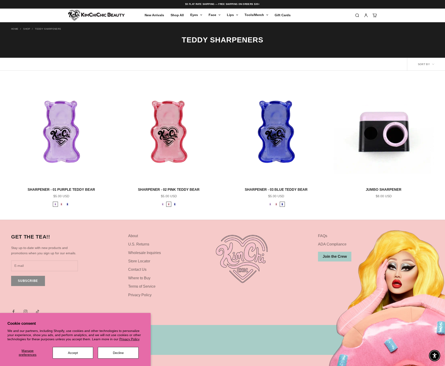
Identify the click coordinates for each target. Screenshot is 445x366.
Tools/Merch (254, 15)
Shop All (177, 15)
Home (14, 29)
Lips (230, 15)
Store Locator (139, 261)
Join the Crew (335, 256)
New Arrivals (154, 15)
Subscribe (28, 281)
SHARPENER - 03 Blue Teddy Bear (276, 189)
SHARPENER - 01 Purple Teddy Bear (61, 189)
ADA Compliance (332, 244)
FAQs (322, 236)
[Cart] (374, 15)
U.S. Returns (138, 244)
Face (212, 15)
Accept (73, 353)
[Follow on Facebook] (13, 311)
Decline (118, 353)
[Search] (357, 15)
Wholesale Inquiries (144, 253)
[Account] (366, 15)
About (133, 236)
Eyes (194, 15)
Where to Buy (139, 278)
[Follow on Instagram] (25, 311)
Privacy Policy (129, 339)
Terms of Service (142, 286)
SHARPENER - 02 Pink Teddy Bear (169, 189)
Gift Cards (283, 15)
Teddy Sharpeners (48, 29)
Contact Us (137, 269)
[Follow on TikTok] (37, 311)
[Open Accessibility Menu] (434, 355)
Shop (26, 29)
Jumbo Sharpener (383, 189)
